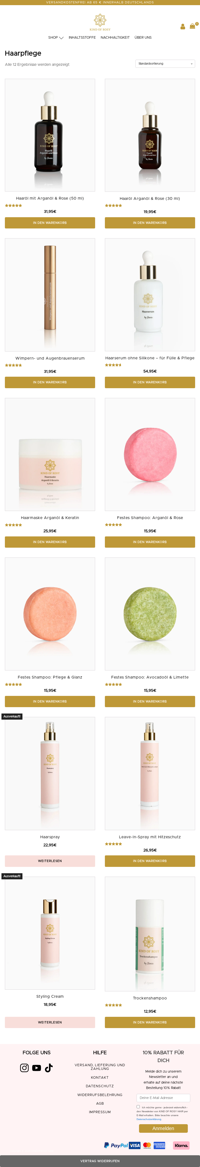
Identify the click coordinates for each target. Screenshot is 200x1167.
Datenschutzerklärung (149, 1119)
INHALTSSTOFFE (82, 37)
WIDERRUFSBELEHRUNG (99, 1095)
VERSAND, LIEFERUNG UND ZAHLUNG (100, 1067)
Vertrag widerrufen (100, 1161)
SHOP (53, 37)
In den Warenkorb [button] (50, 222)
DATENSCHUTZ (100, 1086)
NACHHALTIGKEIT (115, 37)
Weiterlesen (50, 861)
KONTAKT (100, 1077)
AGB (100, 1103)
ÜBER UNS (143, 37)
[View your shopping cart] (192, 27)
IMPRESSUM (100, 1112)
